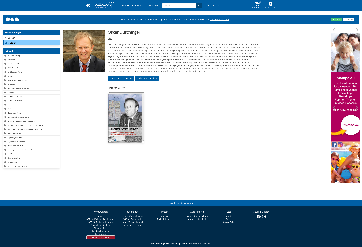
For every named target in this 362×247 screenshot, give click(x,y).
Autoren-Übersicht (197, 219)
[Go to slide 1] (346, 180)
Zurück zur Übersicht (147, 78)
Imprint (229, 216)
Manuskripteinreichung (197, 216)
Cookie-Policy (229, 222)
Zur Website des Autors (121, 78)
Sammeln (136, 5)
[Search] (199, 5)
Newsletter (153, 5)
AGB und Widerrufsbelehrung (100, 219)
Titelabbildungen (165, 219)
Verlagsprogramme (133, 225)
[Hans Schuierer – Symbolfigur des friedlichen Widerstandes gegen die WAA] (126, 117)
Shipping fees (100, 228)
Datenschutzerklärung (220, 19)
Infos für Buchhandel (133, 222)
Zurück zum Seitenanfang (181, 203)
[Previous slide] (334, 30)
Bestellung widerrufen (100, 237)
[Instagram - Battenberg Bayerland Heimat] (263, 217)
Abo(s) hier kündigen (100, 225)
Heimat (122, 5)
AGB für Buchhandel (132, 219)
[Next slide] (357, 30)
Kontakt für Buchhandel (132, 216)
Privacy (229, 219)
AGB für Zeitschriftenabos (100, 222)
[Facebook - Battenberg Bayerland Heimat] (259, 217)
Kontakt (100, 216)
